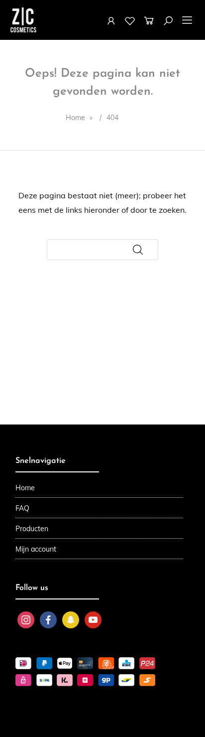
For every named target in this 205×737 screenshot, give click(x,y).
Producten (31, 528)
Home (25, 487)
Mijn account (35, 549)
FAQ (22, 508)
